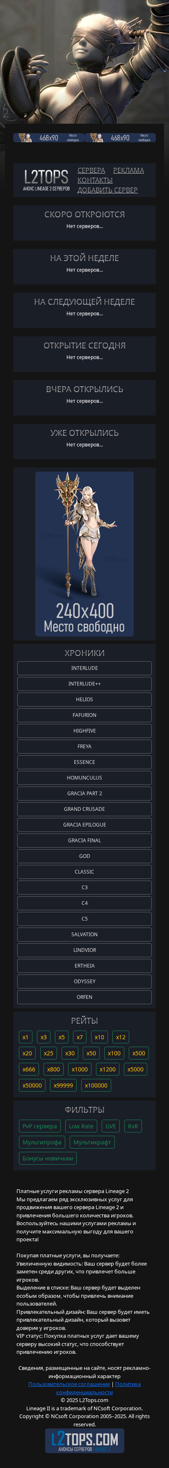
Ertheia (85, 965)
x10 (99, 1037)
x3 (44, 1037)
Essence (84, 762)
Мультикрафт (92, 1142)
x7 (80, 1037)
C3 (85, 887)
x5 (62, 1037)
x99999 (63, 1085)
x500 (138, 1053)
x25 (48, 1053)
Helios (84, 699)
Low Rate (81, 1126)
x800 (53, 1069)
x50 (91, 1053)
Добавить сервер (108, 190)
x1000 (80, 1069)
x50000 (32, 1085)
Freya (84, 746)
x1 (26, 1037)
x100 (114, 1053)
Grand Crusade (84, 809)
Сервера (91, 170)
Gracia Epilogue (84, 824)
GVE (110, 1126)
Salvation (84, 934)
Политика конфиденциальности (98, 1388)
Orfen (84, 997)
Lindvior (84, 950)
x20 (27, 1053)
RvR (133, 1126)
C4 (85, 903)
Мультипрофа (42, 1142)
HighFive (84, 730)
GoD (84, 856)
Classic (84, 871)
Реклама (128, 170)
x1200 (108, 1069)
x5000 (136, 1069)
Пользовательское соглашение (69, 1384)
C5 (85, 918)
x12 (121, 1037)
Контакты (95, 180)
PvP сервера (40, 1126)
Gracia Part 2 (84, 793)
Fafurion (84, 715)
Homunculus (84, 777)
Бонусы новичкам (48, 1158)
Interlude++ (85, 683)
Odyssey (85, 981)
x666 (29, 1069)
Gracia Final (84, 840)
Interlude (84, 668)
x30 (70, 1053)
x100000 (96, 1085)
